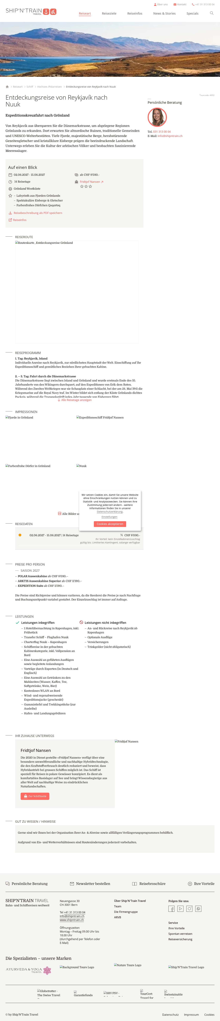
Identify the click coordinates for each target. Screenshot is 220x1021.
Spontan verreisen (180, 934)
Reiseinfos (134, 13)
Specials (193, 13)
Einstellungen (109, 516)
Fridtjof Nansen (90, 182)
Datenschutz (170, 1015)
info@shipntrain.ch (170, 136)
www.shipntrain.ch (72, 920)
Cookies (209, 1015)
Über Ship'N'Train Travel (130, 901)
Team (117, 906)
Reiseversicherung (180, 939)
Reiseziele (109, 13)
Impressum (191, 1015)
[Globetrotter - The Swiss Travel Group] (50, 994)
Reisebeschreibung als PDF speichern (38, 213)
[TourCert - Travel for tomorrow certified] (146, 994)
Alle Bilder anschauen (76, 513)
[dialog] (110, 510)
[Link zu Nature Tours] (137, 968)
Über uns (162, 4)
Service (173, 923)
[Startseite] (34, 11)
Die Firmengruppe (126, 912)
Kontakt (181, 4)
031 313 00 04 (162, 132)
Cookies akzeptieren (110, 524)
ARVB (117, 917)
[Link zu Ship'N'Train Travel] (191, 970)
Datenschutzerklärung (110, 511)
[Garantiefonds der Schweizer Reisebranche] (83, 993)
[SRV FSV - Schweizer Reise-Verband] (116, 994)
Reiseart (85, 13)
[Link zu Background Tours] (83, 970)
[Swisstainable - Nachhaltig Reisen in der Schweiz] (173, 994)
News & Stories (164, 13)
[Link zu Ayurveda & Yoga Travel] (29, 970)
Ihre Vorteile (176, 928)
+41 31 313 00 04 (204, 4)
